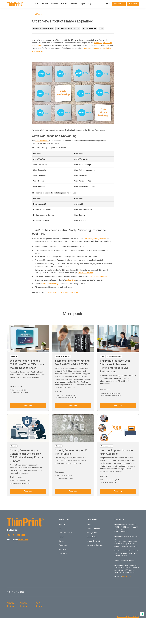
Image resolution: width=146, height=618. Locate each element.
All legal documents (93, 541)
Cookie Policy (92, 537)
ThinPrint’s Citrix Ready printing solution (63, 292)
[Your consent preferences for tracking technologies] (142, 614)
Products (45, 4)
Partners (64, 4)
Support (82, 4)
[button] (108, 3)
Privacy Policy (92, 533)
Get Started (119, 4)
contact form (126, 576)
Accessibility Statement (95, 545)
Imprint (89, 524)
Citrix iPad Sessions (85, 273)
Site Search (63, 553)
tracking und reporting (49, 284)
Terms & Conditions (93, 529)
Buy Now (133, 4)
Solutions (54, 4)
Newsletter (23, 540)
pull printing (70, 280)
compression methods (98, 276)
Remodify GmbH (133, 617)
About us (62, 524)
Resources (73, 4)
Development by (122, 617)
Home (37, 4)
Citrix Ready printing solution (95, 238)
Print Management (65, 533)
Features (62, 537)
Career (61, 541)
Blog (89, 4)
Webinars (62, 549)
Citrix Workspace (42, 141)
